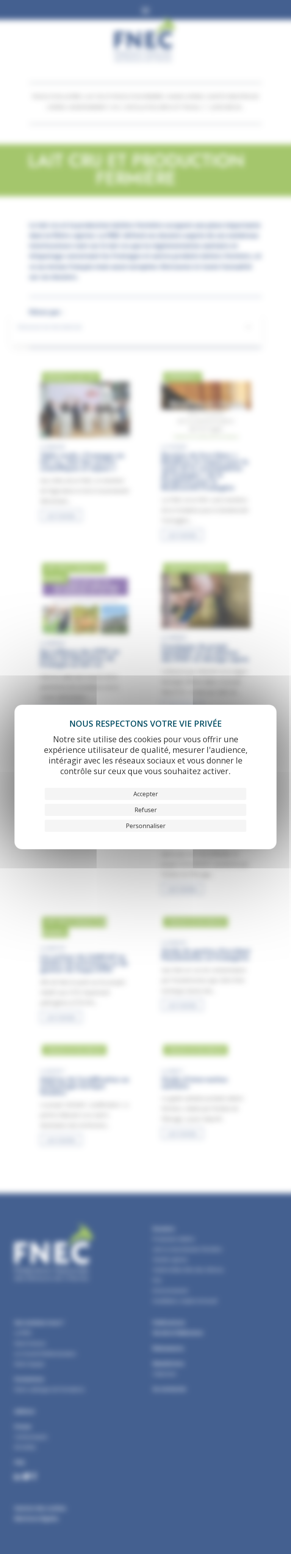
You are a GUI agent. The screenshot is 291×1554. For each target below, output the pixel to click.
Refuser (146, 810)
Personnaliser (146, 826)
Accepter (145, 794)
